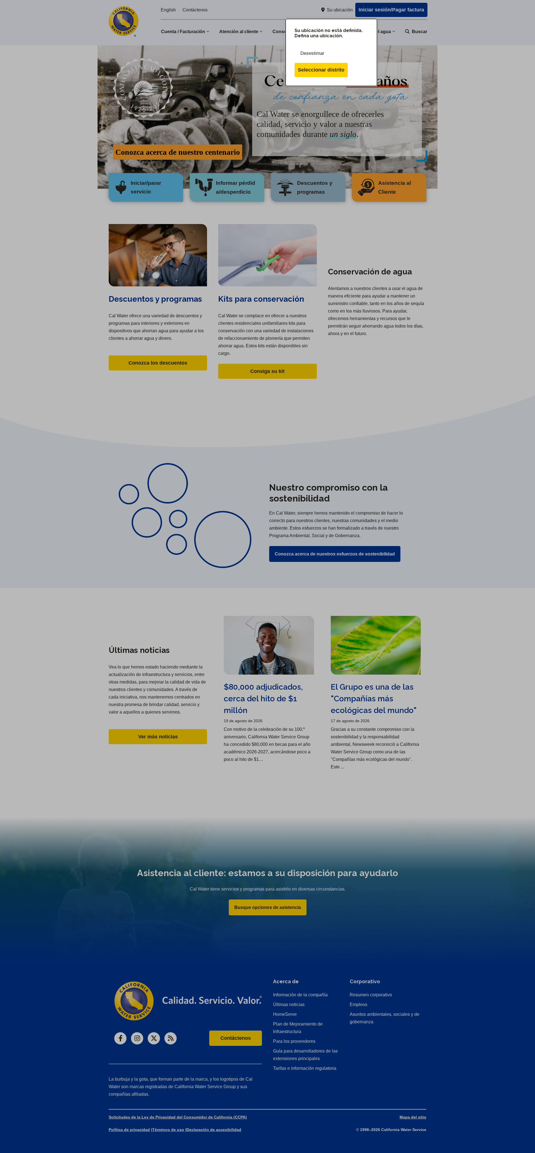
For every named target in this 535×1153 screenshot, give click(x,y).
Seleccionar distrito (321, 70)
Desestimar (312, 53)
